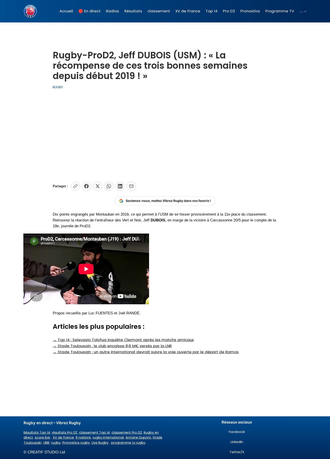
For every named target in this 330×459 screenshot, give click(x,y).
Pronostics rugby (76, 442)
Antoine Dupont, (138, 437)
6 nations (83, 437)
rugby (56, 442)
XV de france (63, 437)
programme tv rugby (128, 442)
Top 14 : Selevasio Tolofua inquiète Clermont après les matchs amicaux (123, 339)
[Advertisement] (165, 135)
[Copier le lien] (75, 186)
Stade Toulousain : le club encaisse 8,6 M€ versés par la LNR (112, 346)
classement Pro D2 (127, 432)
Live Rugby (100, 442)
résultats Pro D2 (64, 432)
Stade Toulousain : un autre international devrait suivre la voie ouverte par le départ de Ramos (146, 352)
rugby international (108, 437)
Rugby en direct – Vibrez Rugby (52, 423)
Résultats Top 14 (37, 432)
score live (42, 437)
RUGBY (58, 87)
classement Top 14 (94, 432)
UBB (46, 442)
